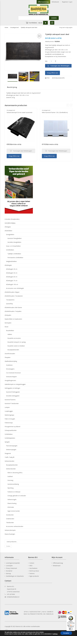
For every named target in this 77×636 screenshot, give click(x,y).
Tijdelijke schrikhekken (14, 254)
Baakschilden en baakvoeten (13, 319)
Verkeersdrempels (10, 530)
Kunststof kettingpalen (13, 392)
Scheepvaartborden (11, 430)
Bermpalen (8, 323)
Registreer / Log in (67, 2)
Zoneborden (10, 515)
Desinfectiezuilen (10, 353)
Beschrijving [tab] (12, 87)
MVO (30, 565)
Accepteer (66, 633)
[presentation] (67, 105)
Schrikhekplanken (10, 438)
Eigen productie (34, 576)
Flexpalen (7, 357)
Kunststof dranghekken (15, 238)
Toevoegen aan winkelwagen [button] (22, 151)
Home (6, 27)
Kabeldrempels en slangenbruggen (15, 384)
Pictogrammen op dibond (12, 426)
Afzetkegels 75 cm (11, 280)
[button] (39, 36)
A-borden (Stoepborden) (12, 219)
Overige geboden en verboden (17, 496)
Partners (32, 573)
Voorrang (10, 480)
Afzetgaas (8, 227)
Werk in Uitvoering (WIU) (15, 472)
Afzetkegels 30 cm (11, 269)
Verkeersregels (12, 499)
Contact (31, 563)
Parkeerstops (9, 423)
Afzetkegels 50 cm (11, 273)
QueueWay (9, 304)
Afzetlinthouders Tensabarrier (14, 296)
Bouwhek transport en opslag (17, 342)
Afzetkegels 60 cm (11, 277)
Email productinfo (59, 78)
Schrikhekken (10, 250)
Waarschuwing (12, 503)
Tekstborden (10, 522)
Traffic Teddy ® (9, 457)
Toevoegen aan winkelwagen (59, 66)
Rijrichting (10, 488)
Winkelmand (55, 2)
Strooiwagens (10, 369)
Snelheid (10, 476)
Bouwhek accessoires (14, 338)
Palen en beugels (10, 419)
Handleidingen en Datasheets (15, 576)
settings (55, 634)
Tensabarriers (10, 300)
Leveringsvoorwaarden (13, 563)
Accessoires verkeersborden (14, 526)
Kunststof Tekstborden (12, 403)
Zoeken (8, 546)
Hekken (10, 334)
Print (47, 78)
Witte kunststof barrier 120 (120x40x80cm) (55, 112)
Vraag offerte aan (52, 73)
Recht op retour (34, 571)
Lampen (7, 407)
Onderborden (10, 519)
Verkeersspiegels (11, 449)
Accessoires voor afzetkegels (15, 288)
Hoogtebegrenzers (10, 380)
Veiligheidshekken (11, 261)
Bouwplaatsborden (13, 350)
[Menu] (74, 616)
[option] (12, 76)
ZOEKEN (54, 18)
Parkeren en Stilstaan (14, 492)
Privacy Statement (11, 568)
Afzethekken (8, 231)
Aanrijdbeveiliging (10, 223)
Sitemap (8, 573)
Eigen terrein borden (14, 511)
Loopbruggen (9, 411)
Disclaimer (9, 571)
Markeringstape (9, 415)
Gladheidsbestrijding (11, 361)
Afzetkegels (8, 265)
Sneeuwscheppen (11, 376)
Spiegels (7, 442)
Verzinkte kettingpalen (12, 396)
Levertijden (9, 565)
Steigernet (8, 453)
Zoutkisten (9, 365)
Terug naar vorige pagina (65, 27)
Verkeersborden (9, 461)
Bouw (6, 327)
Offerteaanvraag (43, 2)
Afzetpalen (8, 315)
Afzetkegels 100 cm (12, 284)
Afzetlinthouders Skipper (12, 292)
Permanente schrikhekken (15, 257)
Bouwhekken (10, 330)
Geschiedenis (33, 568)
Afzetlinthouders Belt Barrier (13, 307)
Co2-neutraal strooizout (13, 373)
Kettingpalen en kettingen (12, 388)
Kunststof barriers (10, 400)
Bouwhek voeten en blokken (16, 346)
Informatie (11, 507)
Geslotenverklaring (13, 484)
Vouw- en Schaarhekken (13, 246)
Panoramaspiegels (11, 446)
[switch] (71, 629)
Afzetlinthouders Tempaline (13, 311)
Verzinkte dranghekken (14, 242)
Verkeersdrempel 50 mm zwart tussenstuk (19, 112)
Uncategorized (14, 27)
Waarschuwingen (10, 534)
